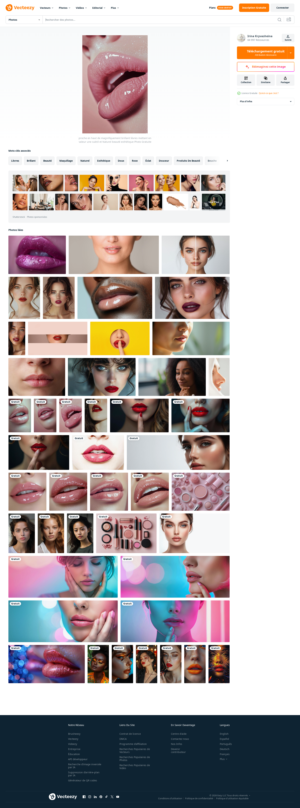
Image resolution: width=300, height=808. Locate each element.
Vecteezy (73, 739)
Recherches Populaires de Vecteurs (134, 750)
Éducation (74, 754)
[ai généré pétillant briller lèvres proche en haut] (46, 664)
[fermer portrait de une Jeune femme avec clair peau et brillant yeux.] (194, 533)
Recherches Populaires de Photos (134, 758)
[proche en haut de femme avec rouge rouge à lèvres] (16, 338)
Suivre (288, 39)
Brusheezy (74, 733)
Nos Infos (176, 744)
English (224, 733)
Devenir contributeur (178, 750)
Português (226, 744)
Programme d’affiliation (133, 744)
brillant (31, 160)
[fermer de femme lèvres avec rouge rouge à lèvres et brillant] (98, 452)
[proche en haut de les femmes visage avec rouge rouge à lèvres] (192, 298)
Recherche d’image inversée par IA (84, 766)
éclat (148, 160)
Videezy (72, 744)
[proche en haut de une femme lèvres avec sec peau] (36, 377)
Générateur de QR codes (82, 780)
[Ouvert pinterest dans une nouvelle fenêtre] (100, 796)
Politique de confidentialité (199, 798)
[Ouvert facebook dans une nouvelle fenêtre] (84, 796)
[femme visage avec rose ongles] (63, 577)
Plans (212, 7)
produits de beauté (188, 160)
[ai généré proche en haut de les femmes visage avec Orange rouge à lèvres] (195, 664)
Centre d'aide (179, 733)
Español (224, 739)
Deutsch (224, 749)
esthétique (103, 160)
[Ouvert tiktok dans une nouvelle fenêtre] (106, 796)
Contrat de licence (130, 733)
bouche (212, 160)
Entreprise (74, 749)
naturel (84, 160)
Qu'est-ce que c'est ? (268, 93)
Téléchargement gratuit (266, 52)
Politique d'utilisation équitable (232, 798)
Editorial (97, 7)
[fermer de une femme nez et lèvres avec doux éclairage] (219, 377)
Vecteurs (45, 7)
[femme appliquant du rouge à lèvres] (98, 664)
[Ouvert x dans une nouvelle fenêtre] (112, 796)
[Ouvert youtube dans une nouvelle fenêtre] (117, 796)
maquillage (66, 160)
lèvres (15, 160)
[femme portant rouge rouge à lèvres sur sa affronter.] (139, 415)
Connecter (282, 7)
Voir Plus (213, 202)
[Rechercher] (279, 20)
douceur (164, 160)
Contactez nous (180, 739)
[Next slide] (224, 161)
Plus (113, 7)
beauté (47, 160)
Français (225, 754)
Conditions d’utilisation (170, 798)
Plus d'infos (246, 101)
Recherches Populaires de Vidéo (134, 766)
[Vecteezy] (20, 7)
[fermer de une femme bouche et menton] (191, 338)
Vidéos (80, 7)
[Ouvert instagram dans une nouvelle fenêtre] (89, 796)
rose (135, 160)
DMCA (123, 739)
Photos (63, 7)
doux (121, 160)
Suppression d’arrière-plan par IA (83, 774)
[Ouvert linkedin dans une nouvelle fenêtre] (95, 796)
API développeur (78, 759)
